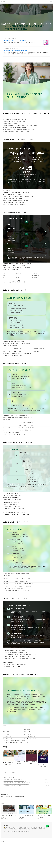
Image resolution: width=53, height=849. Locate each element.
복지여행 (3, 1)
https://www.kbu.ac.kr (9, 38)
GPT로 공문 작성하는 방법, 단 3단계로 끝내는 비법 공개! (14, 781)
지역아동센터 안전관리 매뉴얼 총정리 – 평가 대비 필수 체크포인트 (16, 784)
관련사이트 (3, 841)
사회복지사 (5, 777)
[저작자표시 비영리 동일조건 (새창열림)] (18, 772)
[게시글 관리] (9, 773)
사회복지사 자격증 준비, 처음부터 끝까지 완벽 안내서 (13, 779)
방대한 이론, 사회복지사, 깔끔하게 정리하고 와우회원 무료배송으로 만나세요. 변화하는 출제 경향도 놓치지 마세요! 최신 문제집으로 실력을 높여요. (26, 53)
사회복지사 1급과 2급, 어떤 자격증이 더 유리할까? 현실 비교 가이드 (16, 782)
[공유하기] (7, 773)
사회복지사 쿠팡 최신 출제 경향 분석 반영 (15, 50)
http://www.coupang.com (10, 48)
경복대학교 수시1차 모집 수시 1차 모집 (15, 40)
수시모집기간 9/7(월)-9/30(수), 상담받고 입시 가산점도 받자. (19, 42)
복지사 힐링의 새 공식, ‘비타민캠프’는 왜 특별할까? (13, 785)
